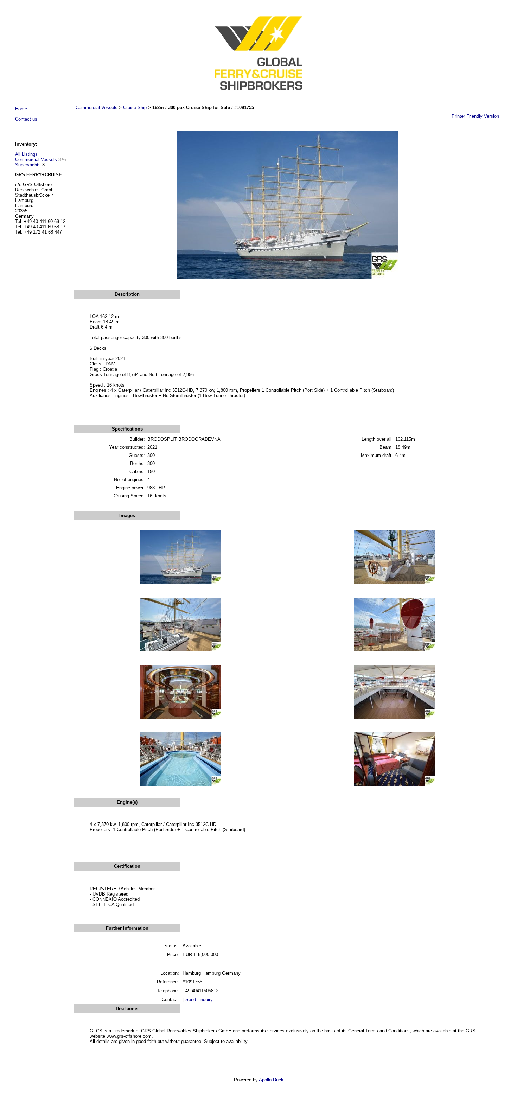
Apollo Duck (271, 1079)
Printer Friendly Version (475, 116)
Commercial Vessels (36, 159)
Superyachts (28, 164)
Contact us (26, 119)
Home (21, 109)
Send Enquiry (199, 999)
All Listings (26, 154)
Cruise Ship (135, 107)
